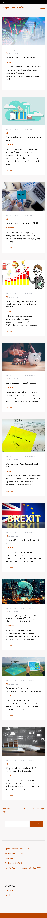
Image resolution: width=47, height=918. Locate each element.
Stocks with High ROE (13, 863)
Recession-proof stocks (14, 853)
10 (33, 809)
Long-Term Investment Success (21, 382)
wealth (7, 895)
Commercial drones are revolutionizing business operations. (23, 689)
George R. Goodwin (28, 50)
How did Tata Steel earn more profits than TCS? (23, 868)
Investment (10, 62)
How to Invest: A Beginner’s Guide (22, 223)
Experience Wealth (15, 7)
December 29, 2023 (12, 50)
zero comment (13, 53)
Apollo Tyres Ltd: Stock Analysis (17, 848)
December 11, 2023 (11, 608)
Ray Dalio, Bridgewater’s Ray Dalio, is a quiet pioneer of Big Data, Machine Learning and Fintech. (23, 618)
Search (36, 824)
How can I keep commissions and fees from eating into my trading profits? (21, 304)
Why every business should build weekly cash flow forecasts (21, 769)
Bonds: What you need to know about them (23, 138)
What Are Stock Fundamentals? (21, 57)
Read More (9, 85)
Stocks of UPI (10, 858)
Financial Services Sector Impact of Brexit (22, 541)
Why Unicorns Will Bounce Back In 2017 (22, 465)
